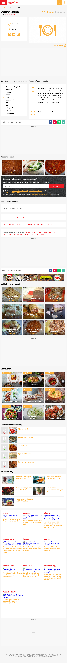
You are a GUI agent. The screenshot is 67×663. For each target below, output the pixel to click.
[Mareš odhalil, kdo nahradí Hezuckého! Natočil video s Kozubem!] (54, 543)
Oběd (24, 224)
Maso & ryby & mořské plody (18, 217)
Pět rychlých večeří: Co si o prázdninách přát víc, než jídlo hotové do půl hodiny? (32, 574)
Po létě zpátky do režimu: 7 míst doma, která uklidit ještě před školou (32, 522)
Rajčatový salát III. (23, 429)
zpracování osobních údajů (12, 192)
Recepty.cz (4, 8)
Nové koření (7, 234)
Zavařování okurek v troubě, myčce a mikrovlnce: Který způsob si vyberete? (11, 601)
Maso (5, 224)
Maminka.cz (27, 566)
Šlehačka (26, 234)
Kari (54, 232)
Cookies (46, 655)
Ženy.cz (26, 539)
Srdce (32, 234)
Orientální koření (17, 234)
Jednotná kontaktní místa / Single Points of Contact (26, 656)
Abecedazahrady (9, 592)
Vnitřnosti (37, 217)
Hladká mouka (47, 232)
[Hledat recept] (59, 2)
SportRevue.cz (8, 566)
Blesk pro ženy (8, 539)
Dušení (43, 224)
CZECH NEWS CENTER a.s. (19, 654)
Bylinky (28, 232)
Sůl (37, 234)
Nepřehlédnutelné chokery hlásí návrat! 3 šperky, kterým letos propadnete (32, 548)
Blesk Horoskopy (50, 566)
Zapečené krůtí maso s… (25, 454)
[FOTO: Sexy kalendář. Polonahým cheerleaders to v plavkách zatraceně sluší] (13, 569)
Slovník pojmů (50, 224)
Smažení (36, 224)
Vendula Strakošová (9, 14)
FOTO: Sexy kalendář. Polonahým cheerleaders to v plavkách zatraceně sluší (13, 574)
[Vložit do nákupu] (13, 34)
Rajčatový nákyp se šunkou (25, 437)
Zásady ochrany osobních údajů (45, 194)
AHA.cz (5, 513)
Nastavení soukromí (54, 655)
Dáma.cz (47, 513)
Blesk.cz (47, 539)
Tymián (42, 234)
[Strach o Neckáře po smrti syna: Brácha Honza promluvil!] (13, 516)
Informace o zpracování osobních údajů (35, 655)
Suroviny (4, 81)
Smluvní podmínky (34, 194)
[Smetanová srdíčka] (47, 42)
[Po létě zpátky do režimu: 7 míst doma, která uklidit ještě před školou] (33, 516)
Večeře (30, 224)
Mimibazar (27, 513)
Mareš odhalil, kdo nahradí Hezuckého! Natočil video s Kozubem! (52, 548)
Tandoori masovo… (23, 445)
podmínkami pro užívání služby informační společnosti (27, 191)
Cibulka (34, 232)
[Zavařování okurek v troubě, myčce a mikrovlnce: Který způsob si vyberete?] (13, 595)
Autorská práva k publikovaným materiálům (45, 654)
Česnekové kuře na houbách (26, 462)
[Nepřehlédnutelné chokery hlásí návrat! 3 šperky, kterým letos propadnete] (33, 543)
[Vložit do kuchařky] (9, 34)
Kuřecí (30, 217)
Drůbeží (19, 224)
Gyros (39, 232)
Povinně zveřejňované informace (45, 656)
